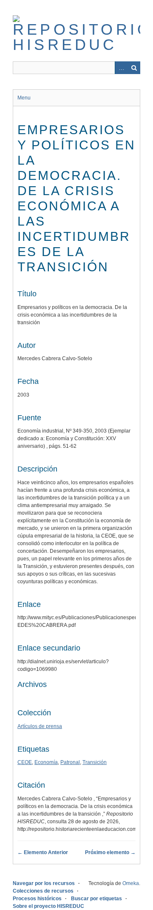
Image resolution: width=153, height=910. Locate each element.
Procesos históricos (37, 899)
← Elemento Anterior (42, 852)
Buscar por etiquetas (96, 899)
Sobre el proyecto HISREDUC (48, 906)
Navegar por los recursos (44, 883)
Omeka (130, 883)
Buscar (134, 67)
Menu (24, 98)
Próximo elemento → (110, 852)
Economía (46, 762)
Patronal (70, 762)
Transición (94, 762)
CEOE (24, 762)
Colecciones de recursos (43, 891)
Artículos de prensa (39, 726)
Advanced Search (121, 67)
